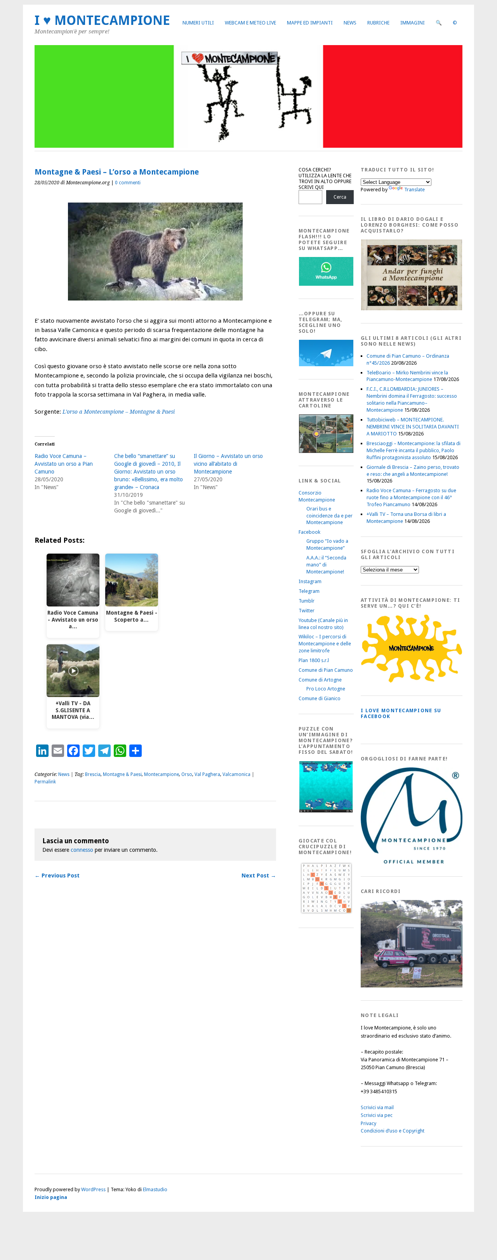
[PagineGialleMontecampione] (411, 681)
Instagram (310, 581)
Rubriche (378, 23)
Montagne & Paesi (122, 774)
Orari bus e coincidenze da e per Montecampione (329, 516)
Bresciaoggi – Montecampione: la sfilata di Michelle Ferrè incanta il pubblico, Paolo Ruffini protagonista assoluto (414, 450)
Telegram (309, 591)
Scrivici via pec (377, 1115)
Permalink (45, 782)
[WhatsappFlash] (326, 284)
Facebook (309, 532)
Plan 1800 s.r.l (314, 660)
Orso (186, 774)
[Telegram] (326, 364)
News (350, 23)
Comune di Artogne (320, 680)
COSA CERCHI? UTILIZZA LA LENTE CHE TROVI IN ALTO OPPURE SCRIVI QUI (325, 178)
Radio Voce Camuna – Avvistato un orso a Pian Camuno (64, 464)
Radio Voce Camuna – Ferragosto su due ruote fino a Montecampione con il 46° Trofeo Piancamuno (411, 497)
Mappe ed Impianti (310, 23)
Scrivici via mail (377, 1107)
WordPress (93, 1189)
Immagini (412, 23)
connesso (82, 850)
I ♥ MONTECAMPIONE (102, 20)
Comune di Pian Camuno (326, 670)
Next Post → (259, 875)
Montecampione (161, 774)
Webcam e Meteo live (250, 23)
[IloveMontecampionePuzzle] (326, 811)
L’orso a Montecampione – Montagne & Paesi (119, 412)
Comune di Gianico (320, 698)
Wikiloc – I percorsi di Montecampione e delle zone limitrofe (325, 644)
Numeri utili (198, 23)
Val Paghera (207, 774)
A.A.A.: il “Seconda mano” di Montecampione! (326, 565)
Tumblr (307, 601)
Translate (414, 189)
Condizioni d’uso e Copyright (392, 1131)
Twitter (307, 610)
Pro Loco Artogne (325, 689)
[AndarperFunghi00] (411, 308)
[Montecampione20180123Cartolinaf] (326, 451)
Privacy (368, 1123)
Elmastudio (155, 1189)
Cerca (340, 197)
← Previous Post (57, 875)
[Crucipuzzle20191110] (326, 913)
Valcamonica (236, 774)
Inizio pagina (51, 1197)
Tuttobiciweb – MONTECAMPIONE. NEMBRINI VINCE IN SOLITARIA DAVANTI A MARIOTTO (413, 427)
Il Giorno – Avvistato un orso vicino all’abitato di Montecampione (228, 464)
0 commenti (128, 182)
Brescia (93, 774)
